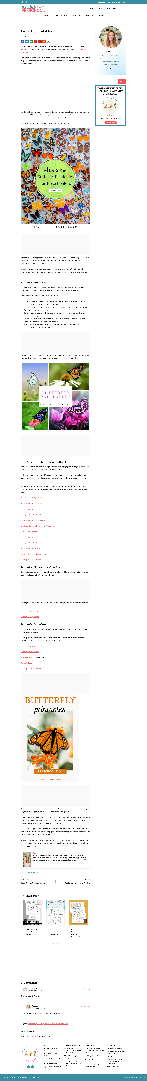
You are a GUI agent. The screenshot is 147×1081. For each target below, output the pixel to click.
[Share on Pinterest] (40, 41)
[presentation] (32, 912)
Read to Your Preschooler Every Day (93, 1056)
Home (91, 9)
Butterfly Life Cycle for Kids (30, 548)
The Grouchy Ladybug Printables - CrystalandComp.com (48, 1024)
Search (121, 81)
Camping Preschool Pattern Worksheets (76, 933)
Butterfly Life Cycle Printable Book (33, 560)
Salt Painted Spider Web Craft (50, 1049)
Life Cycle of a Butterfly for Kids (32, 543)
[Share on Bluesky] (27, 41)
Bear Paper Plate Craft (50, 1063)
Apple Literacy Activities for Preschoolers (116, 1052)
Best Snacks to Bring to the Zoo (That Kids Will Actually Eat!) (94, 1050)
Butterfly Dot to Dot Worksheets (32, 669)
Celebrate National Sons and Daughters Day (94, 1066)
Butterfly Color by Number (30, 617)
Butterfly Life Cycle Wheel (30, 509)
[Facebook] (22, 2)
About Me (6, 1077)
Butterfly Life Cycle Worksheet (31, 503)
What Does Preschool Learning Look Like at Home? (71, 1057)
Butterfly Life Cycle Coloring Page (33, 520)
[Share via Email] (31, 41)
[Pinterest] (26, 2)
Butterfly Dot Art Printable (30, 652)
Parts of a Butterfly (27, 663)
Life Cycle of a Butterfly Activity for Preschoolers (38, 526)
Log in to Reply (85, 989)
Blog (114, 9)
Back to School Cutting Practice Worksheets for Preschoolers (114, 1061)
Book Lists (89, 15)
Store (108, 9)
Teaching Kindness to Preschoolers (92, 1061)
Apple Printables (112, 1056)
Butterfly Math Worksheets (30, 646)
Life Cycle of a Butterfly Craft (31, 515)
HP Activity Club (121, 2)
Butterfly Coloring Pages (29, 611)
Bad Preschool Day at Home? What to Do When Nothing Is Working (72, 1050)
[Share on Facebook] (22, 41)
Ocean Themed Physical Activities (33, 881)
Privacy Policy (37, 1077)
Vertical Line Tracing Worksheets (114, 1067)
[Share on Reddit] (44, 41)
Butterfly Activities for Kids (30, 872)
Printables (24, 27)
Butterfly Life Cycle (27, 537)
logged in (33, 1036)
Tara (34, 1006)
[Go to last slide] (25, 921)
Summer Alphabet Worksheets (53, 932)
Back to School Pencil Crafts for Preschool (52, 1067)
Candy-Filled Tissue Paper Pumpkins (51, 1054)
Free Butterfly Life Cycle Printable (33, 498)
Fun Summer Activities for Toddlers (77, 881)
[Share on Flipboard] (35, 41)
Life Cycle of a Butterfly (29, 531)
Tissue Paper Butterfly (29, 657)
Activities (100, 15)
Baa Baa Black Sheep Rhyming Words (32, 932)
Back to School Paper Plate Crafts (51, 1059)
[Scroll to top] (142, 1074)
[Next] (85, 921)
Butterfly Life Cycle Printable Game (33, 554)
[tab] (52, 943)
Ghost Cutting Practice (114, 1049)
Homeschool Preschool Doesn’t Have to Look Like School (72, 1063)
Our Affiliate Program (24, 1077)
